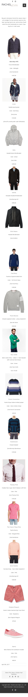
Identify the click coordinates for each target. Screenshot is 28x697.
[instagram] (15, 1)
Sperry (15, 657)
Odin (15, 160)
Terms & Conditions (19, 687)
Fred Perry (15, 283)
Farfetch (15, 238)
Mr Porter (15, 322)
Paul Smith (15, 367)
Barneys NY (15, 199)
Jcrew (15, 114)
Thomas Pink (15, 495)
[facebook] (12, 1)
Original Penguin (15, 617)
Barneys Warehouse (15, 448)
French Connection (15, 409)
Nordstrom (15, 72)
